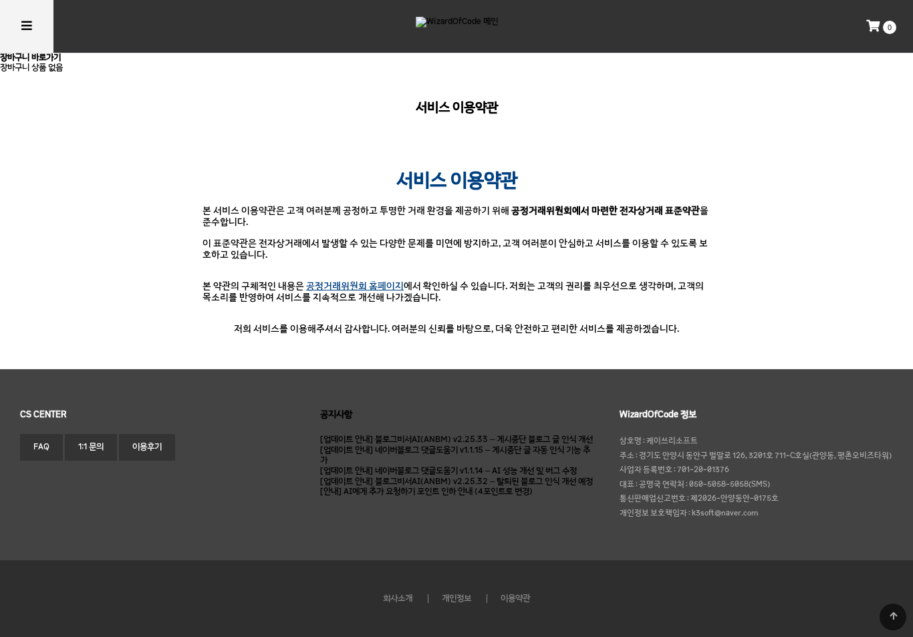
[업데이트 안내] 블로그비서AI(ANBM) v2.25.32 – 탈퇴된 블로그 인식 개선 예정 (456, 481)
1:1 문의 (91, 447)
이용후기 (147, 447)
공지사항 (336, 415)
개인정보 (456, 598)
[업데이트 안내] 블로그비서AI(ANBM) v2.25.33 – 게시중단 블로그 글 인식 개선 (456, 439)
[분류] (26, 26)
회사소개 (397, 598)
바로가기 (46, 57)
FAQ (41, 447)
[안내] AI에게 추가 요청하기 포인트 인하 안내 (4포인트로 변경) (426, 491)
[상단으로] (893, 617)
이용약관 (515, 598)
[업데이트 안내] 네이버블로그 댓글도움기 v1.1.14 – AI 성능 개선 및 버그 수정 (448, 471)
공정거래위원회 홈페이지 (355, 287)
